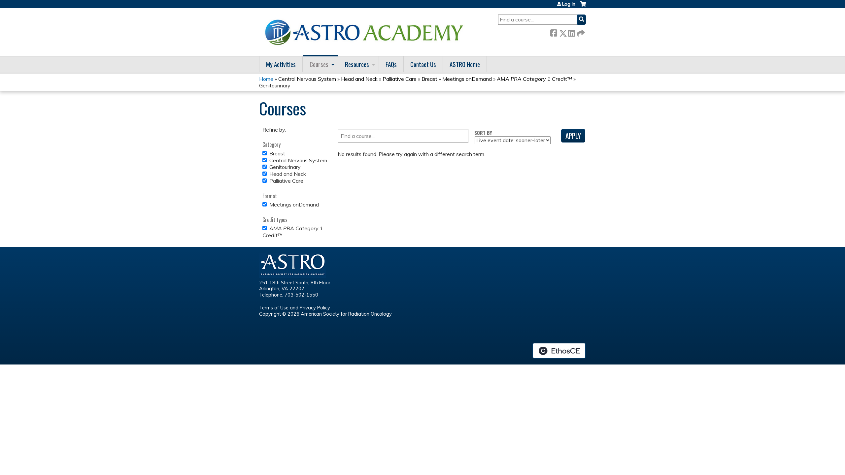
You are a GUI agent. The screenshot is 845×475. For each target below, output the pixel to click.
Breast (429, 79)
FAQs (391, 64)
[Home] (366, 32)
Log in (568, 4)
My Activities (281, 64)
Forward (580, 32)
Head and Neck (359, 79)
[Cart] (583, 6)
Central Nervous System (307, 79)
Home (266, 79)
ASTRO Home (465, 64)
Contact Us (423, 64)
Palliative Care (400, 79)
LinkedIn (571, 32)
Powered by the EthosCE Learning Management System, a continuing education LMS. (559, 351)
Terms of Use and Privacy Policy (294, 308)
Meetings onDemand (467, 79)
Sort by (483, 132)
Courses (319, 64)
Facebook (553, 32)
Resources (357, 64)
